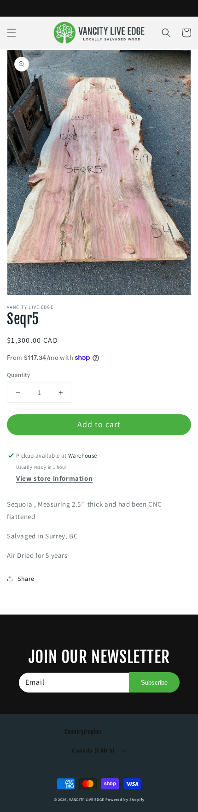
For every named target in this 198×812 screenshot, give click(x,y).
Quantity (18, 375)
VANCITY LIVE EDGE (87, 799)
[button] (11, 33)
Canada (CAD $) (93, 750)
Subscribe (154, 682)
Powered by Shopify (125, 799)
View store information (54, 478)
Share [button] (26, 578)
